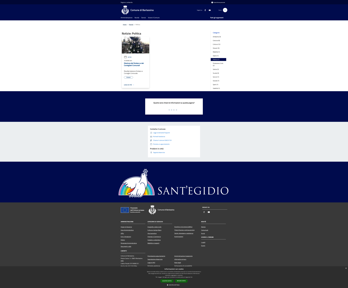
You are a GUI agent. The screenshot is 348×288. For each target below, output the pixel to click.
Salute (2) (216, 69)
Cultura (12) (216, 44)
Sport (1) (215, 84)
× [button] (346, 268)
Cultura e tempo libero (154, 230)
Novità (131, 24)
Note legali (177, 262)
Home (125, 24)
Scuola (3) (216, 73)
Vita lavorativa (152, 233)
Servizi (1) (216, 77)
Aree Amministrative (127, 230)
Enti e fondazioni (126, 237)
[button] (174, 285)
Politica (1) (216, 59)
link (191, 277)
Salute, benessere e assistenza (183, 233)
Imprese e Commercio (154, 237)
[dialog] (174, 277)
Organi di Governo (126, 227)
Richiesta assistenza (154, 266)
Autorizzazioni (178, 236)
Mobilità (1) (216, 52)
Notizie (129, 57)
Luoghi (203, 242)
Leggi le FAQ (151, 262)
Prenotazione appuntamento (156, 256)
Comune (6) (216, 40)
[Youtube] (209, 10)
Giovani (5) (216, 48)
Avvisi (203, 233)
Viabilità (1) (216, 88)
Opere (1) (215, 56)
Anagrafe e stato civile (154, 227)
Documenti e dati (126, 246)
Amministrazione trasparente (183, 256)
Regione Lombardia (126, 2)
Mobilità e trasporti (153, 243)
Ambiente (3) (217, 37)
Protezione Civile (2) (218, 64)
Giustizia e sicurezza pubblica (183, 227)
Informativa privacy (180, 259)
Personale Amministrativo (129, 243)
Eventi (203, 246)
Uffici (122, 233)
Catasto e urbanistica (154, 240)
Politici (123, 240)
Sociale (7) (216, 81)
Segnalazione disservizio (155, 259)
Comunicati (204, 230)
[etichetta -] (176, 110)
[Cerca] (225, 10)
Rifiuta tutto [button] (181, 281)
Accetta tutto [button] (167, 281)
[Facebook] (204, 10)
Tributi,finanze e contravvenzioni (184, 230)
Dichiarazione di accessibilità (183, 266)
